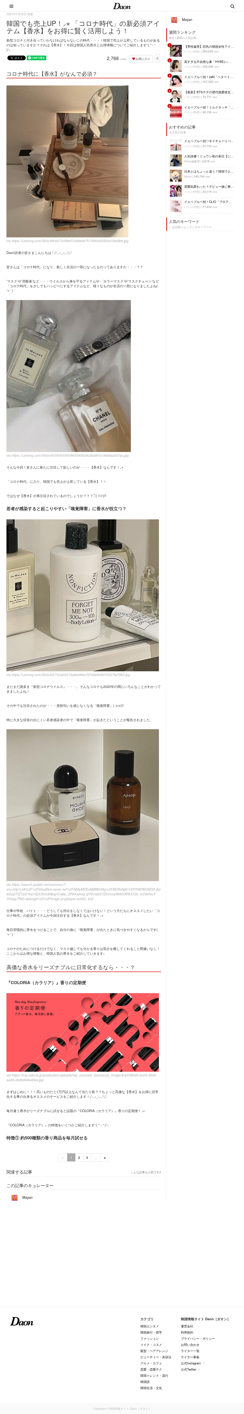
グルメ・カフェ (151, 1363)
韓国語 (145, 1381)
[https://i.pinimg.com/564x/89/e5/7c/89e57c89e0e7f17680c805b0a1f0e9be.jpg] (83, 161)
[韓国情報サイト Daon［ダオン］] (122, 6)
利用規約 (187, 1332)
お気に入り (142, 58)
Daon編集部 (192, 161)
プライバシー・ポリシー (198, 1338)
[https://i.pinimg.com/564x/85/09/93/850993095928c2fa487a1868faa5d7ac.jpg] (83, 376)
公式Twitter (188, 1369)
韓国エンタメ (149, 1326)
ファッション (149, 1338)
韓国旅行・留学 (151, 1332)
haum (188, 176)
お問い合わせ (190, 1344)
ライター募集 (190, 1357)
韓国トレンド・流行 (154, 1375)
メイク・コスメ (151, 1344)
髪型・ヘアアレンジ (154, 1350)
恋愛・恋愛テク (151, 1369)
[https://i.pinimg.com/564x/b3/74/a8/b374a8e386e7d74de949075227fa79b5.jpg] (83, 595)
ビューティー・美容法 (155, 1357)
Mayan (27, 1197)
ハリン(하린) (192, 51)
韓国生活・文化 (151, 1388)
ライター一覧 (190, 1350)
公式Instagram (191, 1363)
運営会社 (187, 1326)
